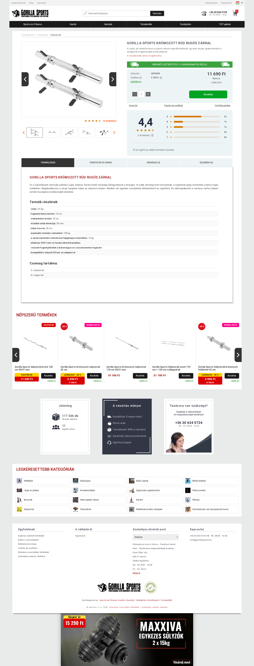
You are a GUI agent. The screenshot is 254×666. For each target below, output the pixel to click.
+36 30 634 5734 (188, 423)
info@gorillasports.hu (201, 540)
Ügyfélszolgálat (222, 105)
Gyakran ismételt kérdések (31, 536)
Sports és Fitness (108, 600)
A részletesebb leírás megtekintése (144, 56)
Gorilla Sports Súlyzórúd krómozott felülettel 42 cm (218, 368)
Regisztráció (226, 3)
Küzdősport (153, 600)
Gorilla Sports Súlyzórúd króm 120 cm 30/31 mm (34, 368)
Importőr (133, 105)
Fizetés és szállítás (173, 105)
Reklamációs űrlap (27, 544)
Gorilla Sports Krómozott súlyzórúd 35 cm (80, 368)
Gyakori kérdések (18, 3)
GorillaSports (28, 35)
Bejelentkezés (212, 3)
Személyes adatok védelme (31, 556)
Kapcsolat (41, 3)
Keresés (157, 13)
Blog (31, 3)
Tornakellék (166, 600)
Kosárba (208, 94)
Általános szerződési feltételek (33, 552)
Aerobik (130, 600)
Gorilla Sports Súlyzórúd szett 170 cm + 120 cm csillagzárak (171, 368)
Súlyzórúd (56, 35)
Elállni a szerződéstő (28, 540)
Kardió (121, 600)
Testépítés (42, 35)
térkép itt (136, 573)
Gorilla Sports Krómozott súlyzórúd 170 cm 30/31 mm (126, 368)
